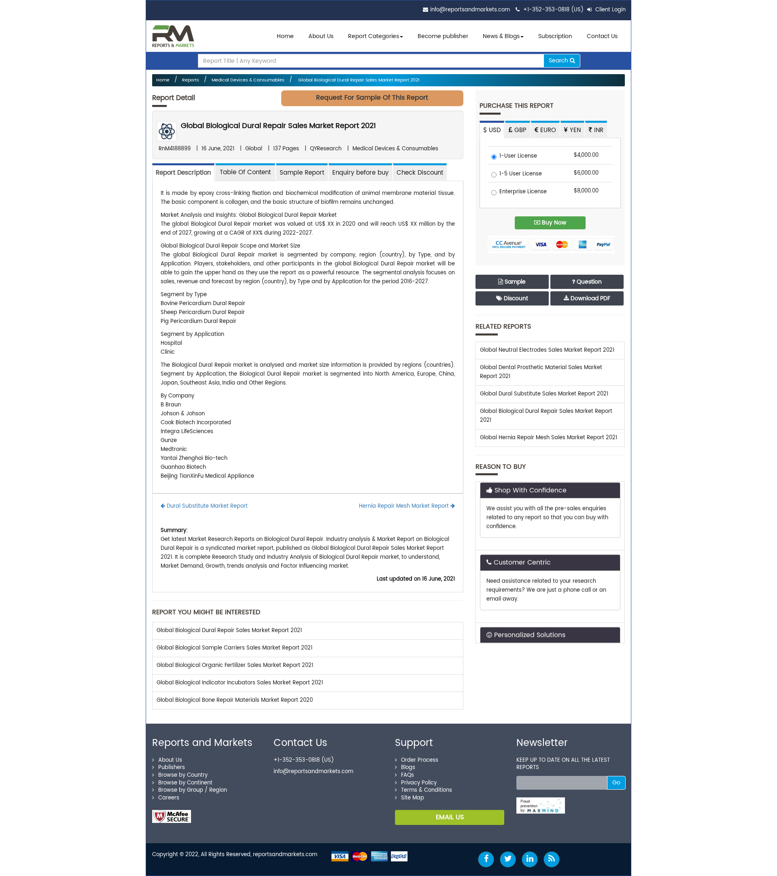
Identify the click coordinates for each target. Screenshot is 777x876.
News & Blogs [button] (501, 36)
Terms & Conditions (426, 790)
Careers (168, 798)
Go (616, 782)
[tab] (245, 172)
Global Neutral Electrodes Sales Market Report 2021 (547, 350)
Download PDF (589, 298)
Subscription (555, 36)
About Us (320, 36)
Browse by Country (183, 775)
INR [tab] (597, 130)
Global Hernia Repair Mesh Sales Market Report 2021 (548, 438)
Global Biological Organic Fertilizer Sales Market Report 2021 (235, 665)
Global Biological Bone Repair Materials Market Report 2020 (235, 700)
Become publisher (443, 36)
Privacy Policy (419, 783)
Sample (514, 281)
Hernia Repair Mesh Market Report (404, 506)
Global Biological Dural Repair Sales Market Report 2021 (358, 80)
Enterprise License (523, 192)
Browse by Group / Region (192, 790)
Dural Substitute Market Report (206, 506)
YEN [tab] (574, 130)
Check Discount (420, 173)
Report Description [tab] (183, 173)
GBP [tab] (519, 130)
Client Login (610, 10)
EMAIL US (450, 817)
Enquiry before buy (360, 173)
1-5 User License (520, 174)
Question (588, 281)
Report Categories (373, 36)
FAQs (407, 775)
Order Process (419, 760)
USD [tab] (494, 130)
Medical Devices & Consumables (248, 80)
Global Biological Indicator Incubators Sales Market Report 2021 (240, 683)
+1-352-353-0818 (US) (553, 10)
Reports (190, 80)
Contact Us (602, 36)
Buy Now (553, 222)
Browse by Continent (185, 783)
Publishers (171, 767)
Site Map (412, 798)
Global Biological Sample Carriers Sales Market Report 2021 (234, 648)
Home (285, 36)
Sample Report (302, 173)
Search (559, 60)
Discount (515, 298)
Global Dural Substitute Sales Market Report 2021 (544, 394)
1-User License (518, 156)
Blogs (408, 767)
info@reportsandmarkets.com (470, 10)
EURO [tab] (547, 130)
